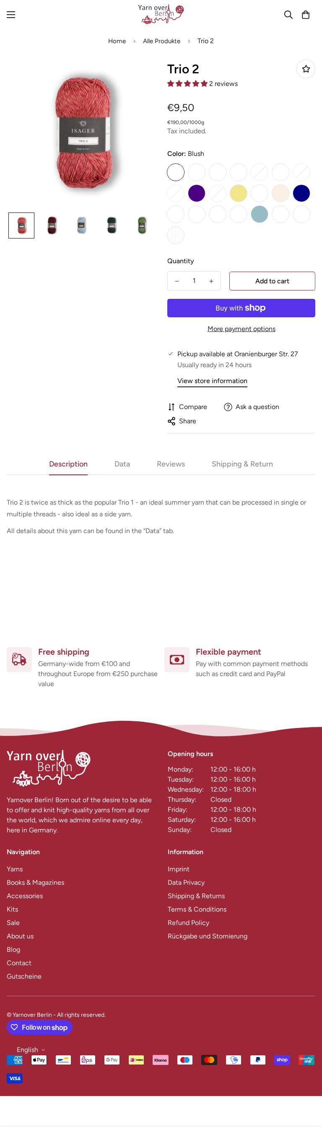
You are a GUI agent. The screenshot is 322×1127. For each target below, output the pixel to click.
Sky (259, 214)
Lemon (259, 193)
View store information (212, 381)
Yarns (15, 869)
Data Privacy (186, 882)
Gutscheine (24, 976)
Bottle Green (217, 172)
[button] (305, 14)
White (175, 235)
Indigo (196, 193)
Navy (301, 193)
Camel (238, 172)
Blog (13, 949)
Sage (238, 214)
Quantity (180, 261)
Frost (280, 172)
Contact (19, 963)
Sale (13, 923)
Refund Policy (188, 923)
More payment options (241, 329)
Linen (280, 193)
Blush (175, 172)
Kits (12, 909)
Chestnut (259, 172)
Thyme (301, 214)
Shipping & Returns (196, 896)
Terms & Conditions (197, 909)
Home (117, 41)
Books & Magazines (35, 882)
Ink (217, 193)
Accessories (25, 896)
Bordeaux (196, 172)
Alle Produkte (161, 41)
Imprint (179, 869)
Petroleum (196, 214)
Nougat (175, 214)
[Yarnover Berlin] (161, 14)
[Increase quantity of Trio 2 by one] (211, 281)
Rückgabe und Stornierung (207, 936)
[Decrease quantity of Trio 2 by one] (177, 281)
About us (20, 936)
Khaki (238, 193)
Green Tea (175, 193)
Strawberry (280, 214)
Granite (301, 172)
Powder (217, 214)
